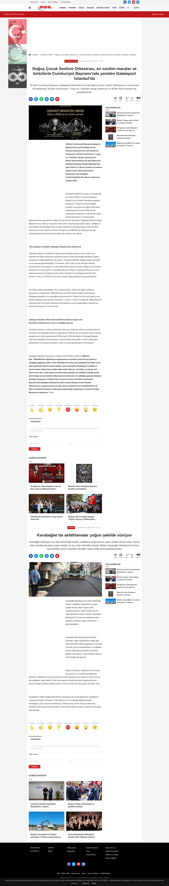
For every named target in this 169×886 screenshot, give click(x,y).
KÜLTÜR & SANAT (103, 8)
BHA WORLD (35, 848)
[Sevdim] (50, 406)
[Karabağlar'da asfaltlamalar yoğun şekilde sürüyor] (65, 579)
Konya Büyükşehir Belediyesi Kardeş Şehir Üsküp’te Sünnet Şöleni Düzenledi (81, 835)
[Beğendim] (32, 406)
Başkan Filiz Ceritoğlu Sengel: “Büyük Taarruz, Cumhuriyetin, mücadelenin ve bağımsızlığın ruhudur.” (81, 518)
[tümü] (128, 8)
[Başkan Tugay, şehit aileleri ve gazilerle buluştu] (84, 790)
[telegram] (47, 99)
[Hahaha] (77, 406)
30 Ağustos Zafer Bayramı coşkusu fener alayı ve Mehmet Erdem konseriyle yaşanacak (46, 487)
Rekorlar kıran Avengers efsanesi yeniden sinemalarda (82, 487)
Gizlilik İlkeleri (65, 2)
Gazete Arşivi (91, 855)
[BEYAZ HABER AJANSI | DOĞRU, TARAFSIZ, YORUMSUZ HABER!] (44, 8)
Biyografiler (71, 851)
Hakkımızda (34, 2)
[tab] (35, 422)
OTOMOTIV (34, 851)
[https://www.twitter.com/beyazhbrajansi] (129, 2)
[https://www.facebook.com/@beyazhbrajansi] (133, 2)
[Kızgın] (68, 406)
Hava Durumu (110, 848)
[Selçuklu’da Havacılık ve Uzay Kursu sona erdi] (46, 503)
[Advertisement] (84, 36)
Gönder (34, 449)
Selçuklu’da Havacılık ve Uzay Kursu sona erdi (46, 518)
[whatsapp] (41, 99)
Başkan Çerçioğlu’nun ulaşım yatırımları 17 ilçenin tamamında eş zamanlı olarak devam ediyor (45, 835)
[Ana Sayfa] (30, 55)
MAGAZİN (90, 8)
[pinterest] (57, 99)
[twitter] (36, 99)
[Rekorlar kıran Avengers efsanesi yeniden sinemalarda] (84, 473)
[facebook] (31, 99)
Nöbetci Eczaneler (112, 855)
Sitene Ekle (66, 873)
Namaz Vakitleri (111, 858)
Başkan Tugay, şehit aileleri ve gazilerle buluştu (81, 805)
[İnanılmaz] (86, 406)
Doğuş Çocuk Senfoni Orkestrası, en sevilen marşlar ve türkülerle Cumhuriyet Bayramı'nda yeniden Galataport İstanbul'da (95, 55)
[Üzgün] (95, 406)
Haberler (35, 55)
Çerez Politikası (53, 2)
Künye (43, 2)
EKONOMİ (72, 8)
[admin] (137, 2)
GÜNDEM (62, 8)
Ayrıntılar (85, 883)
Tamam (93, 883)
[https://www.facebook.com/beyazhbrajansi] (124, 2)
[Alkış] (41, 406)
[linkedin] (52, 99)
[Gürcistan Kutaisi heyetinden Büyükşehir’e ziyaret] (46, 790)
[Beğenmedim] (59, 406)
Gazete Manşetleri (112, 851)
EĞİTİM (121, 8)
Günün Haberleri (92, 848)
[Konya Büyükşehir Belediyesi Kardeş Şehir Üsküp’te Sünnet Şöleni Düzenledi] (84, 821)
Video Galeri (159, 14)
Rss (58, 873)
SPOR (114, 8)
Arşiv (88, 851)
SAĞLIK (81, 8)
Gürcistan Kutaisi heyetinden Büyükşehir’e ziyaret (43, 805)
